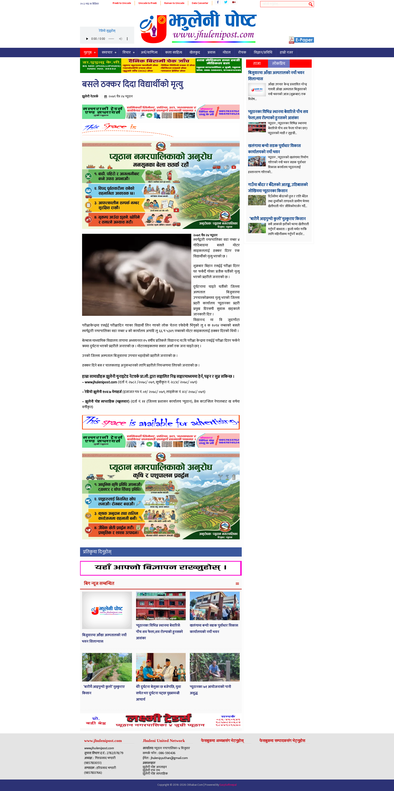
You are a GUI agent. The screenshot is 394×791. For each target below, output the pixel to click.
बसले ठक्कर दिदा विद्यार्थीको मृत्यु (132, 84)
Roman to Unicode (174, 3)
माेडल (227, 52)
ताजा (257, 63)
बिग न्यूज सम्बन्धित (99, 583)
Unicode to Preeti (148, 3)
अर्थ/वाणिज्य (149, 52)
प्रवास (211, 52)
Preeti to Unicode (122, 3)
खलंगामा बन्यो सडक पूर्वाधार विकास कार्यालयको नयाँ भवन (214, 628)
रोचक (242, 52)
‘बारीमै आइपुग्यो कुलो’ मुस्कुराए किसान (277, 218)
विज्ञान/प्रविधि (263, 52)
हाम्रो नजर (286, 52)
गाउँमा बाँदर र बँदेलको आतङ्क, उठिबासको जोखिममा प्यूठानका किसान (278, 187)
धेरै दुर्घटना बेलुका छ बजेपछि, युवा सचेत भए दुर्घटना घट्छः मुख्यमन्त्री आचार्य (158, 693)
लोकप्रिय (278, 63)
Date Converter (200, 3)
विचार (127, 52)
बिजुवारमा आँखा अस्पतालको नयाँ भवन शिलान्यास (276, 75)
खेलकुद (195, 52)
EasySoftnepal (228, 784)
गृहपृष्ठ (88, 52)
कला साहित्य (173, 52)
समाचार (107, 52)
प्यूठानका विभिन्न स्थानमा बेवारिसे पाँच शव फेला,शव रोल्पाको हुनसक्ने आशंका (159, 631)
